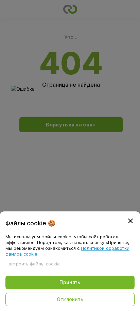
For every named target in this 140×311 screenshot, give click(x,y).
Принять (69, 282)
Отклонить (70, 299)
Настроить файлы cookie (32, 263)
